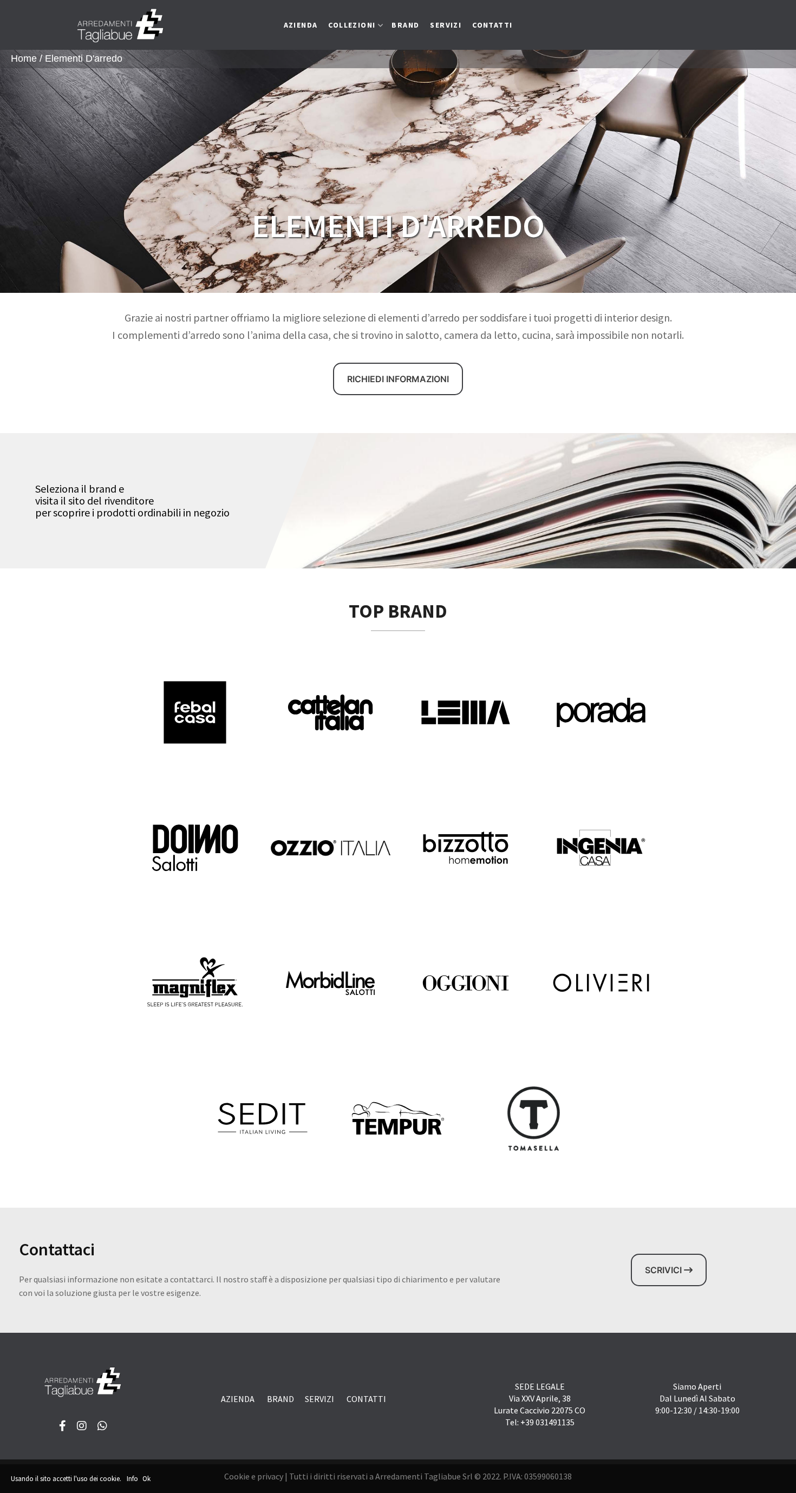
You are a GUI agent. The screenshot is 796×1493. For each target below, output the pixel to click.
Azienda (301, 25)
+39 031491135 (547, 1422)
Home (24, 58)
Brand (405, 25)
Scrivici (664, 1270)
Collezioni (351, 25)
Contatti (492, 25)
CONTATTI (366, 1398)
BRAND (280, 1398)
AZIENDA (238, 1398)
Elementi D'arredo (83, 58)
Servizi (445, 25)
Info (132, 1478)
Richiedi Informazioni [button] (398, 379)
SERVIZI (319, 1398)
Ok (146, 1478)
